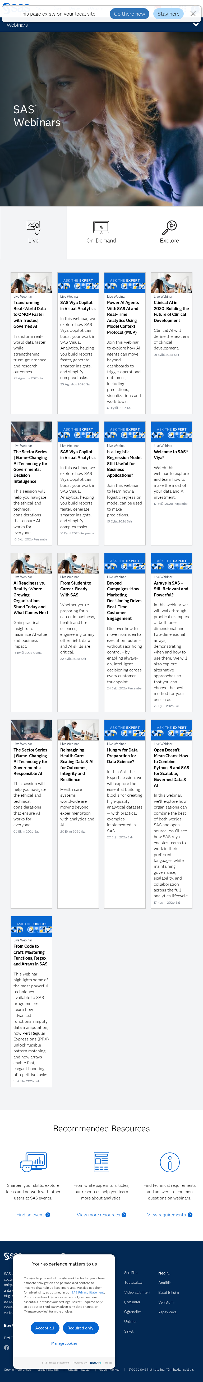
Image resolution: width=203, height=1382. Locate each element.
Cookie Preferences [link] (17, 1369)
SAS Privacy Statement (87, 1292)
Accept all (44, 1327)
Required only (80, 1327)
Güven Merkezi (109, 1369)
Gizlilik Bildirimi (48, 1369)
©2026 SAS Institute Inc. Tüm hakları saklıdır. (161, 1369)
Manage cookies (64, 1343)
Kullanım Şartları (79, 1369)
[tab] (33, 232)
